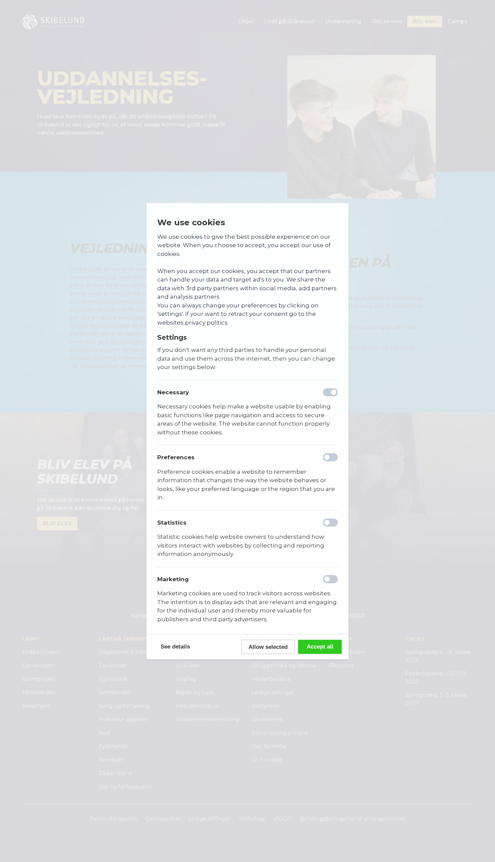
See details (175, 646)
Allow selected (268, 647)
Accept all (320, 646)
